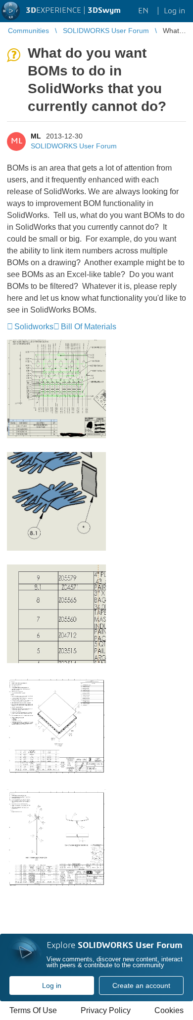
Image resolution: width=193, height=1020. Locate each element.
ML (36, 136)
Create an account (141, 985)
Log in (51, 985)
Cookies (169, 1010)
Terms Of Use (33, 1010)
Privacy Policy (106, 1010)
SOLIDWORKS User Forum (74, 146)
